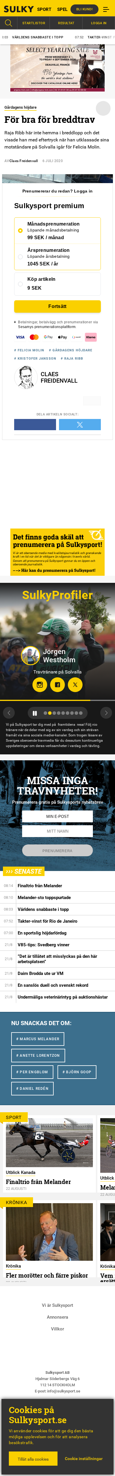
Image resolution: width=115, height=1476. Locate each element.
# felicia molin (29, 350)
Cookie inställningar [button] (84, 1458)
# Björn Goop (77, 1072)
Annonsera (57, 1317)
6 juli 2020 (52, 161)
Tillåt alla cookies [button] (33, 1459)
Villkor (57, 1329)
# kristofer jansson (35, 359)
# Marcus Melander (37, 1039)
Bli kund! (84, 9)
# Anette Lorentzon (38, 1055)
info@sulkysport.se (63, 1391)
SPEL (62, 9)
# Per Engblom (32, 1072)
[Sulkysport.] (14, 9)
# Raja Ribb (72, 359)
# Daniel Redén (32, 1089)
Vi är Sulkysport (57, 1305)
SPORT (44, 9)
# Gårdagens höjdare (71, 350)
